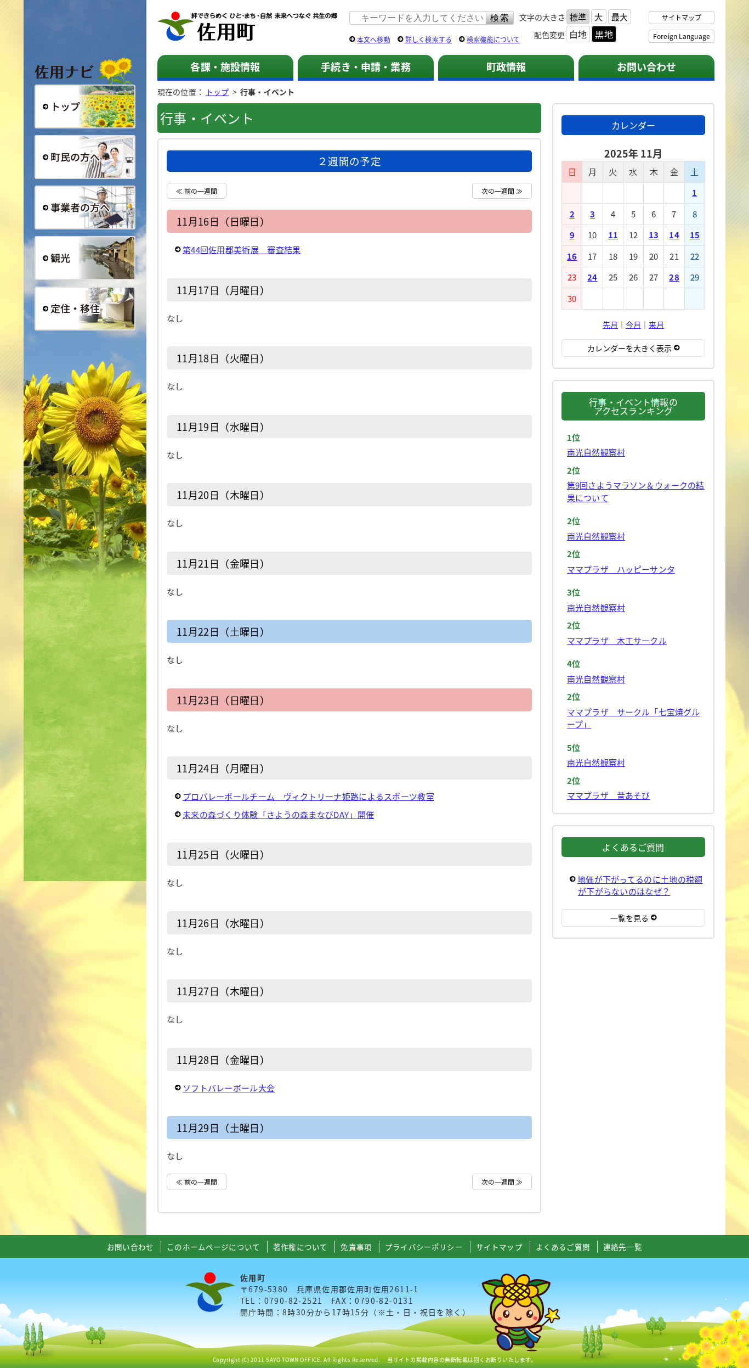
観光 (85, 258)
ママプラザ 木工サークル (617, 640)
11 (613, 234)
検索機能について (493, 39)
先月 (610, 324)
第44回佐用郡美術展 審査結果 (242, 249)
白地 (578, 34)
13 (654, 234)
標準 (578, 17)
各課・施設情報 (225, 66)
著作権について (300, 1246)
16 (572, 256)
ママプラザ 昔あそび (608, 795)
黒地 (603, 34)
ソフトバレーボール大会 (229, 1088)
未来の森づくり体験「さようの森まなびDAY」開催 (278, 814)
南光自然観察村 (596, 452)
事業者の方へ (85, 207)
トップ (217, 91)
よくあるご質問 (563, 1246)
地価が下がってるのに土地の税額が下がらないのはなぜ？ (640, 885)
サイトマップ (682, 17)
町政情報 (506, 66)
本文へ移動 (373, 39)
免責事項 (356, 1246)
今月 (633, 324)
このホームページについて (213, 1246)
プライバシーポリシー (424, 1246)
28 (674, 277)
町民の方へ (85, 157)
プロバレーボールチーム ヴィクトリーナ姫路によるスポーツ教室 (308, 796)
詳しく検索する (428, 39)
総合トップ (85, 106)
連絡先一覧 (622, 1246)
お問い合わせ (647, 66)
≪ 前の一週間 (196, 190)
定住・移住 (85, 308)
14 (674, 234)
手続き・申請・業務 (365, 66)
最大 (619, 17)
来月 (656, 324)
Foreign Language (681, 36)
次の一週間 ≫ (502, 190)
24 (592, 277)
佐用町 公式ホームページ (247, 27)
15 (695, 234)
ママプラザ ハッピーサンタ (621, 569)
